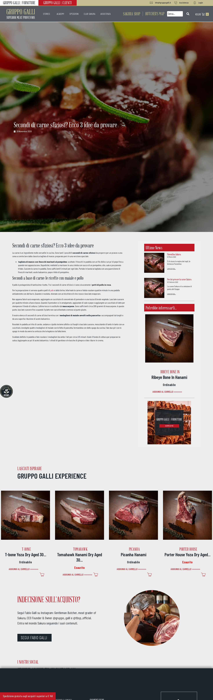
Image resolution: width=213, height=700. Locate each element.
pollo (52, 290)
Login (200, 2)
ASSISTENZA (105, 13)
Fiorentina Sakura (174, 254)
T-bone (26, 549)
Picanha (134, 549)
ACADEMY (60, 13)
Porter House (188, 549)
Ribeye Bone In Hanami (169, 377)
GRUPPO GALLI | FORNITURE (19, 2)
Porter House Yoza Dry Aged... (187, 554)
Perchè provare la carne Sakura (179, 279)
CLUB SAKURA (89, 13)
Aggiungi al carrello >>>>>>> (167, 391)
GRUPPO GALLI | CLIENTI (57, 2)
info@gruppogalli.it (163, 2)
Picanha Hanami (133, 554)
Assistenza (184, 2)
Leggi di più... (171, 269)
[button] (154, 13)
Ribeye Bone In (170, 371)
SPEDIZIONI (74, 13)
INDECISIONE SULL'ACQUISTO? (48, 599)
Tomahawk (80, 549)
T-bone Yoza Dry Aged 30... (25, 554)
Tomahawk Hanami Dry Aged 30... (79, 557)
